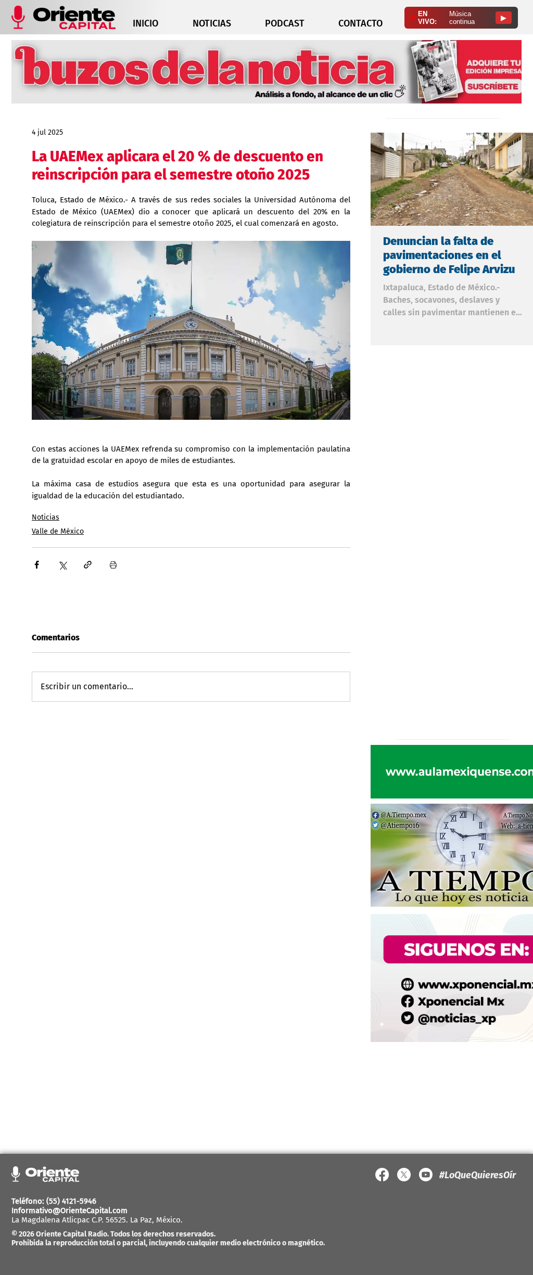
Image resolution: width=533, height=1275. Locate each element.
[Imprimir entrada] (113, 565)
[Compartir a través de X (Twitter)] (62, 565)
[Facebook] (382, 1174)
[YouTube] (426, 1174)
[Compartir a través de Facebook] (37, 565)
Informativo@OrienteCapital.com (69, 1210)
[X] (404, 1174)
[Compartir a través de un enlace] (88, 565)
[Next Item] (520, 179)
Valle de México (58, 531)
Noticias (45, 517)
